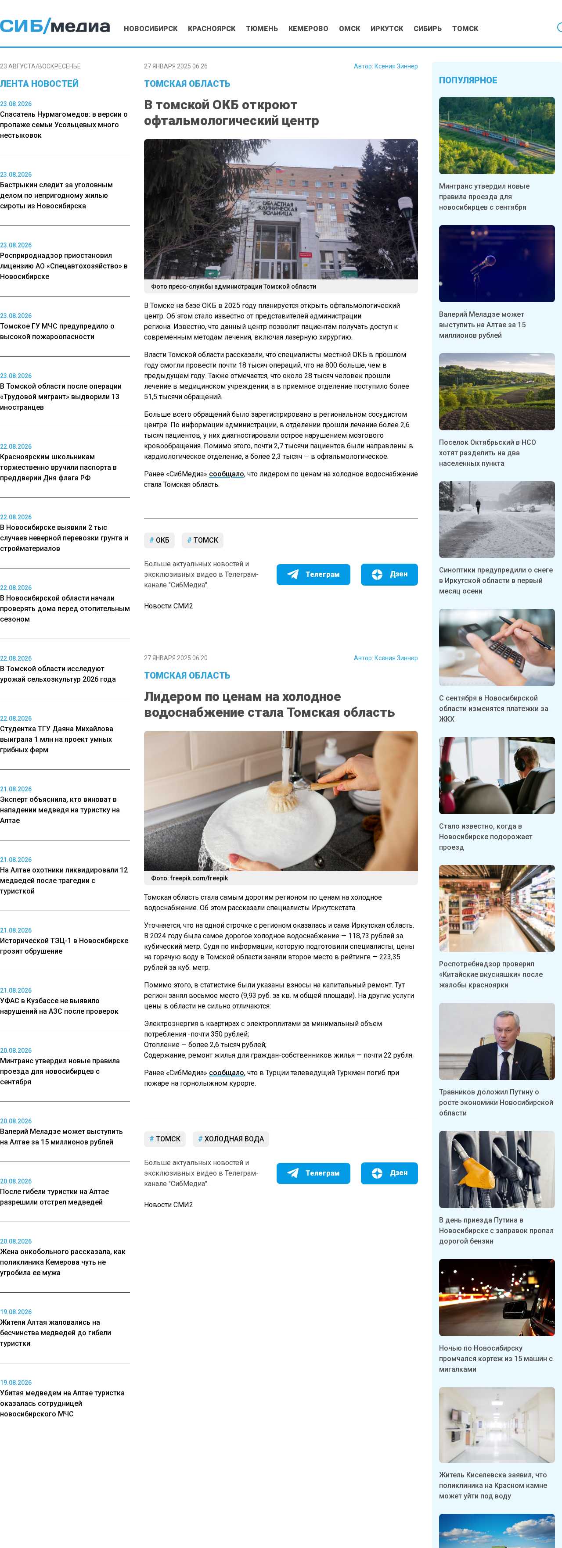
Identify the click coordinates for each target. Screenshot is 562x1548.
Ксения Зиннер (396, 66)
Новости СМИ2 (168, 606)
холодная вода (233, 1139)
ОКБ (161, 540)
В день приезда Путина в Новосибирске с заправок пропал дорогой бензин (496, 1230)
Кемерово (308, 29)
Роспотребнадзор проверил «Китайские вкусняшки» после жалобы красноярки (491, 974)
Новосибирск (150, 29)
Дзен (398, 574)
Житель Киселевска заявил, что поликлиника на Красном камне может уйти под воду (493, 1485)
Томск (465, 29)
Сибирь (428, 29)
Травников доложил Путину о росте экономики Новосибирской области (496, 1102)
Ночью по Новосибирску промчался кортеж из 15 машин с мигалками (496, 1358)
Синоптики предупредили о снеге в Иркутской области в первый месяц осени (496, 580)
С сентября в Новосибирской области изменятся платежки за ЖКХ (493, 708)
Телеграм (323, 574)
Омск (349, 29)
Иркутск (387, 29)
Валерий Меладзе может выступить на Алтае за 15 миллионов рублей (482, 325)
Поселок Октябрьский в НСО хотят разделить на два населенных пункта (487, 453)
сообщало (226, 474)
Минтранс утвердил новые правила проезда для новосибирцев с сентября (484, 196)
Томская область (187, 84)
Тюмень (262, 29)
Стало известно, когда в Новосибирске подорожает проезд (486, 836)
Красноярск (211, 29)
